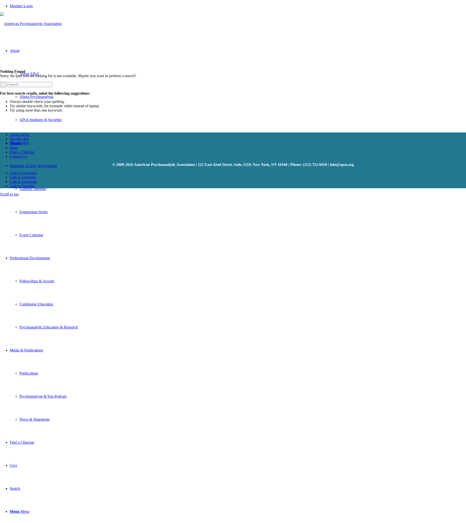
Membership (19, 139)
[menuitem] (238, 6)
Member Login (21, 6)
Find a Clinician (22, 152)
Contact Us (18, 156)
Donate (15, 143)
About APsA (20, 134)
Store (14, 148)
